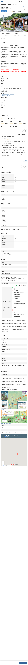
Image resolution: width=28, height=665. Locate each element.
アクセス (4, 38)
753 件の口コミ (19, 11)
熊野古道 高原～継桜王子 (6, 423)
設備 (25, 35)
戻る (14, 470)
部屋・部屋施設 (5, 35)
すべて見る (25, 160)
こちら (15, 380)
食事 (20, 35)
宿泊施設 (9, 4)
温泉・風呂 (13, 35)
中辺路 (2, 409)
